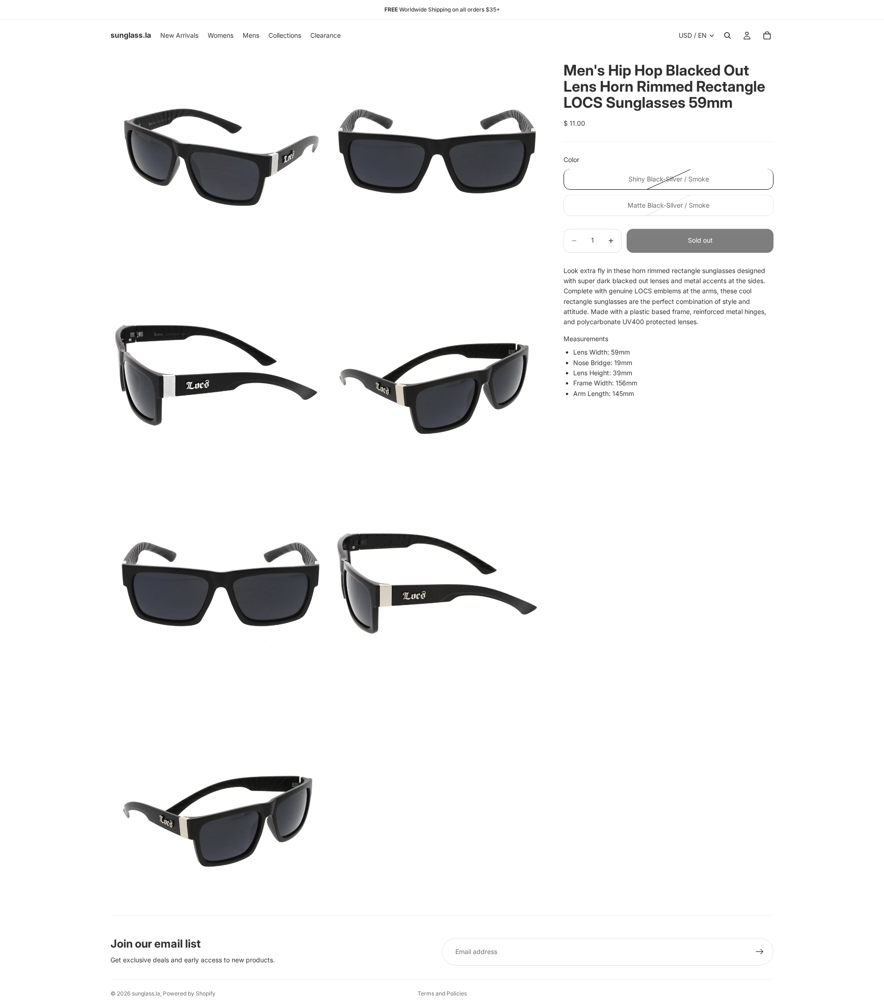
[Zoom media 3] (217, 375)
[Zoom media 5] (217, 591)
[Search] (727, 35)
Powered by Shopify (189, 993)
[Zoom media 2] (434, 158)
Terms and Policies (442, 993)
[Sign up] (759, 951)
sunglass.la (146, 993)
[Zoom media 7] (217, 807)
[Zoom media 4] (434, 375)
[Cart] (767, 35)
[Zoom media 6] (434, 591)
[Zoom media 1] (217, 158)
